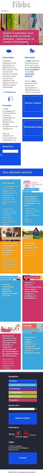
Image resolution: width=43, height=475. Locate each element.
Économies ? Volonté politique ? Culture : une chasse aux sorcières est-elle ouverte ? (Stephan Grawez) (32, 345)
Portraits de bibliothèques (27, 237)
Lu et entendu (14, 389)
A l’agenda (6, 331)
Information (30, 58)
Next (40, 29)
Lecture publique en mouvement (30, 190)
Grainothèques (15, 396)
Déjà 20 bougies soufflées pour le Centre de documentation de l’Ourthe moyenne (9, 249)
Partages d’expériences (11, 238)
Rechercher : (8, 146)
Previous (3, 29)
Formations (13, 400)
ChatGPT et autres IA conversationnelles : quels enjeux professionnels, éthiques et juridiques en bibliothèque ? (34, 290)
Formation (7, 105)
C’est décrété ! (8, 183)
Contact (22, 458)
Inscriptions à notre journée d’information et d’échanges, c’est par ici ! (32, 201)
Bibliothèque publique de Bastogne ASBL (32, 245)
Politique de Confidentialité (27, 472)
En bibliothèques (16, 392)
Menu (5, 11)
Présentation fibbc (33, 127)
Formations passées (32, 277)
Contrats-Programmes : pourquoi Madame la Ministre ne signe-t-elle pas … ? (10, 290)
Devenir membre (33, 103)
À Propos (13, 381)
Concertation (8, 58)
